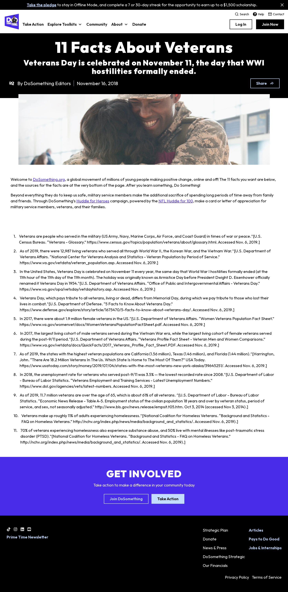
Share (261, 83)
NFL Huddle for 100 (175, 200)
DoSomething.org (49, 179)
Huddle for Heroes (92, 200)
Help (261, 14)
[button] (65, 26)
